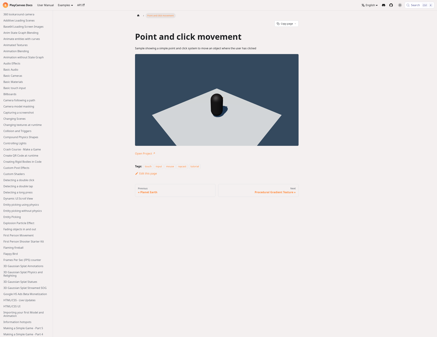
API (79, 5)
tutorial (195, 166)
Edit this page (148, 173)
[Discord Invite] (383, 5)
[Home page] (138, 15)
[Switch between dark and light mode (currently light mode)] (400, 5)
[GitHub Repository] (391, 5)
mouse (170, 166)
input (159, 166)
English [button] (370, 5)
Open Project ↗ (145, 153)
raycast (182, 166)
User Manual (45, 5)
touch (148, 166)
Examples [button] (64, 5)
